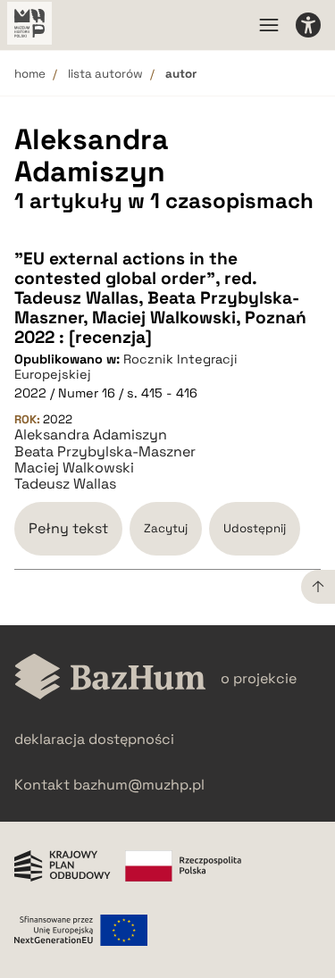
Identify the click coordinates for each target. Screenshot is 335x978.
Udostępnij (254, 528)
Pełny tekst (68, 528)
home (30, 73)
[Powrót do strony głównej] (110, 678)
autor (181, 73)
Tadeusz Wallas (65, 484)
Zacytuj (166, 528)
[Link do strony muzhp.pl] (29, 25)
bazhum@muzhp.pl (139, 784)
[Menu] (269, 25)
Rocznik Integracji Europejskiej (126, 366)
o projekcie (259, 678)
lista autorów (105, 73)
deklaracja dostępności (94, 739)
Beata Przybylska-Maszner (105, 452)
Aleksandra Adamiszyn (90, 435)
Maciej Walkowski (74, 468)
